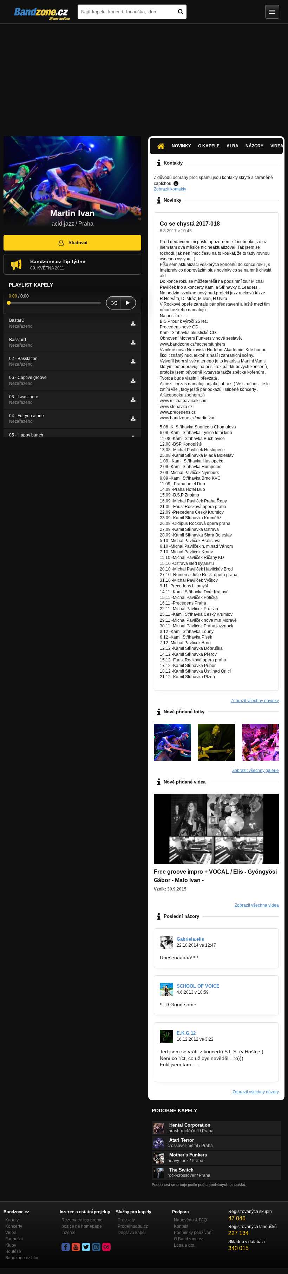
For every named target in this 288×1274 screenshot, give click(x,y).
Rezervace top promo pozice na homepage (82, 1223)
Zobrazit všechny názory (256, 1091)
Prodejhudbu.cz (133, 1226)
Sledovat (77, 242)
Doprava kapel (132, 1232)
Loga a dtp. (184, 1245)
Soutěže (13, 1251)
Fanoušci (14, 1238)
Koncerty (13, 1226)
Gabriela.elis (190, 939)
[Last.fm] (106, 1247)
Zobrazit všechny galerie (255, 770)
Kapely (12, 1220)
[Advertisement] (144, 76)
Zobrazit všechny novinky (255, 700)
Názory (254, 146)
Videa (11, 1232)
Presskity (126, 1220)
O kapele (209, 146)
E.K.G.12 (186, 1033)
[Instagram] (96, 1247)
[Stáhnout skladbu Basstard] (133, 342)
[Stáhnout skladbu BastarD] (133, 323)
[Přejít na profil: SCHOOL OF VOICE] (166, 989)
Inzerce (68, 1232)
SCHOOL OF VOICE (198, 986)
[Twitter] (86, 1247)
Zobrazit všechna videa (257, 905)
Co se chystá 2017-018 (190, 224)
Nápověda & (190, 1220)
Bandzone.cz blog (22, 1257)
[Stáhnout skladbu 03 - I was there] (133, 399)
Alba (232, 146)
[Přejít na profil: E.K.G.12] (166, 1036)
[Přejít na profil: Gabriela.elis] (166, 942)
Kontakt (181, 1226)
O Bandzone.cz (188, 1238)
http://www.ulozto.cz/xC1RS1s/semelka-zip (207, 1071)
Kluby (10, 1245)
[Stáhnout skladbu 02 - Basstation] (133, 361)
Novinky (181, 146)
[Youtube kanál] (76, 1247)
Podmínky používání (193, 1232)
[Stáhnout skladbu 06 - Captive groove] (133, 380)
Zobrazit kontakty (170, 189)
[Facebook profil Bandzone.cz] (65, 1247)
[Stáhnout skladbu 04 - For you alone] (133, 418)
